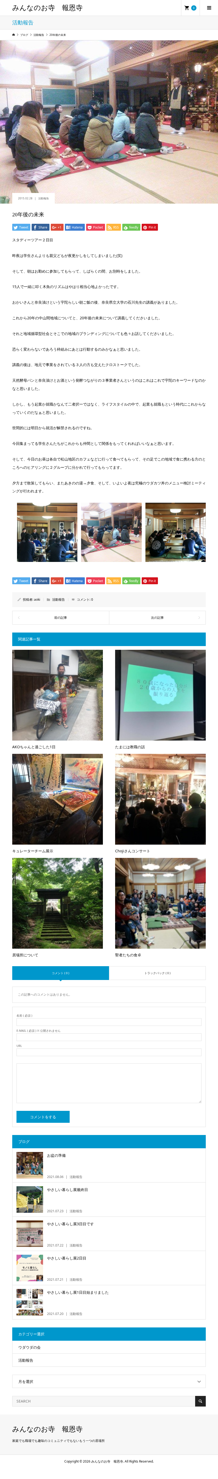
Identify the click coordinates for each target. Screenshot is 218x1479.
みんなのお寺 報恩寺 (47, 8)
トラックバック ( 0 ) (157, 973)
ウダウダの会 (29, 1347)
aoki (37, 599)
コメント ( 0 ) (60, 973)
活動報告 (43, 198)
